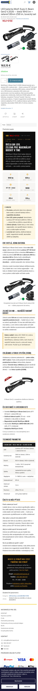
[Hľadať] (25, 2)
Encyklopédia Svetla (7, 631)
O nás (2, 618)
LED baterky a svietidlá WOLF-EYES (19, 596)
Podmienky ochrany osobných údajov (12, 623)
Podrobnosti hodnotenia (22, 19)
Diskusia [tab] (9, 125)
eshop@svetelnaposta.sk (21, 574)
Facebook (6, 646)
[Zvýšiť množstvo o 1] (7, 79)
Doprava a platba (6, 616)
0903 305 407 (7, 643)
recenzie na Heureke (20, 586)
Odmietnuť (9, 687)
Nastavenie (18, 681)
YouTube (6, 649)
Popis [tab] (3, 125)
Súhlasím (27, 687)
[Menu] (34, 2)
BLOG (2, 626)
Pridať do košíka (16, 80)
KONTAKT (4, 613)
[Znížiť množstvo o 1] (7, 81)
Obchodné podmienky (7, 621)
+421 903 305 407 (22, 577)
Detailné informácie (6, 108)
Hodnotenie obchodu (7, 628)
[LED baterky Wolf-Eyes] (7, 21)
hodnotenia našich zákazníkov (22, 583)
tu (20, 676)
